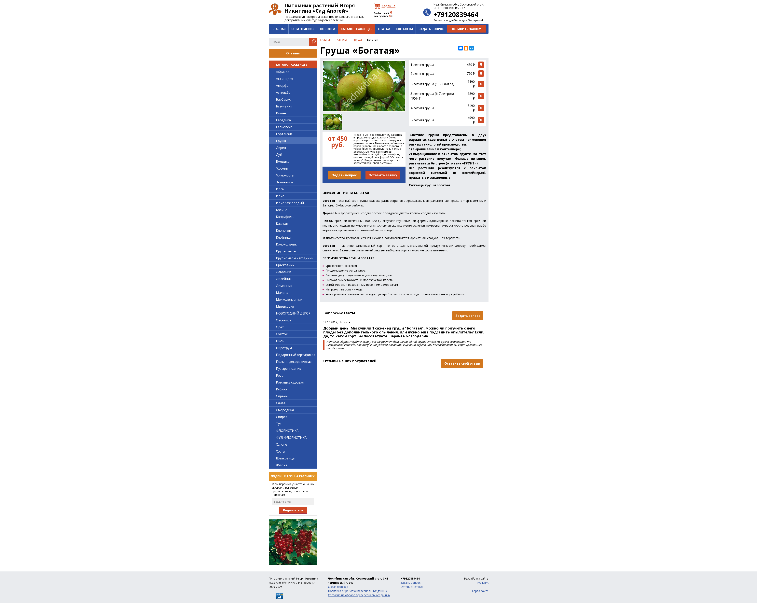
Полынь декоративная (293, 361)
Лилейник (284, 279)
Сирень (282, 396)
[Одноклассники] (466, 48)
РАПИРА (483, 582)
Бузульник (284, 106)
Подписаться (293, 510)
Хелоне (281, 444)
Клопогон (283, 230)
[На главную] (275, 9)
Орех (280, 327)
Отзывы (293, 53)
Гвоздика (283, 120)
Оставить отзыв (412, 587)
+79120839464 (456, 14)
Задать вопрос (431, 29)
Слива (280, 403)
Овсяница (283, 320)
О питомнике (302, 29)
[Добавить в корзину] (481, 65)
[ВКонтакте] (460, 48)
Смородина (285, 410)
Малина (282, 292)
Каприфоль (285, 217)
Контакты (404, 29)
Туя (278, 424)
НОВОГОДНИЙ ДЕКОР (293, 313)
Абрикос (282, 72)
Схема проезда (338, 587)
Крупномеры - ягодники (294, 258)
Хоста (280, 451)
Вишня (281, 113)
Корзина (388, 6)
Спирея (281, 417)
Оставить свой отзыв (462, 363)
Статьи (384, 29)
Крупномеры (286, 251)
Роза (279, 375)
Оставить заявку (466, 29)
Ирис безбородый (290, 203)
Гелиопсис (284, 127)
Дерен (281, 148)
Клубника (283, 237)
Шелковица (285, 458)
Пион (280, 341)
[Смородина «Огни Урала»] (293, 542)
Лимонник (284, 286)
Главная (278, 29)
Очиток (282, 334)
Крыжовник (285, 265)
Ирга (280, 189)
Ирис (280, 196)
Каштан (282, 223)
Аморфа (282, 85)
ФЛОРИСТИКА (287, 430)
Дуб (279, 154)
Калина (281, 210)
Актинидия (284, 79)
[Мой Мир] (471, 48)
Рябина (281, 389)
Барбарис (283, 99)
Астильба (283, 92)
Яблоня (281, 465)
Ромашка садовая (290, 382)
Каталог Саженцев (356, 29)
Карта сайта (480, 591)
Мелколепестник (289, 299)
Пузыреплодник (288, 368)
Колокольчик (286, 244)
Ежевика (282, 161)
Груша (357, 39)
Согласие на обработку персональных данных (359, 595)
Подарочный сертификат (295, 355)
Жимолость (285, 175)
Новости (327, 29)
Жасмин (282, 168)
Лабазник (283, 272)
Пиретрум (284, 348)
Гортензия (284, 134)
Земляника (284, 182)
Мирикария (285, 306)
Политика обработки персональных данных (357, 591)
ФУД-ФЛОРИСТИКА (291, 437)
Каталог (342, 39)
